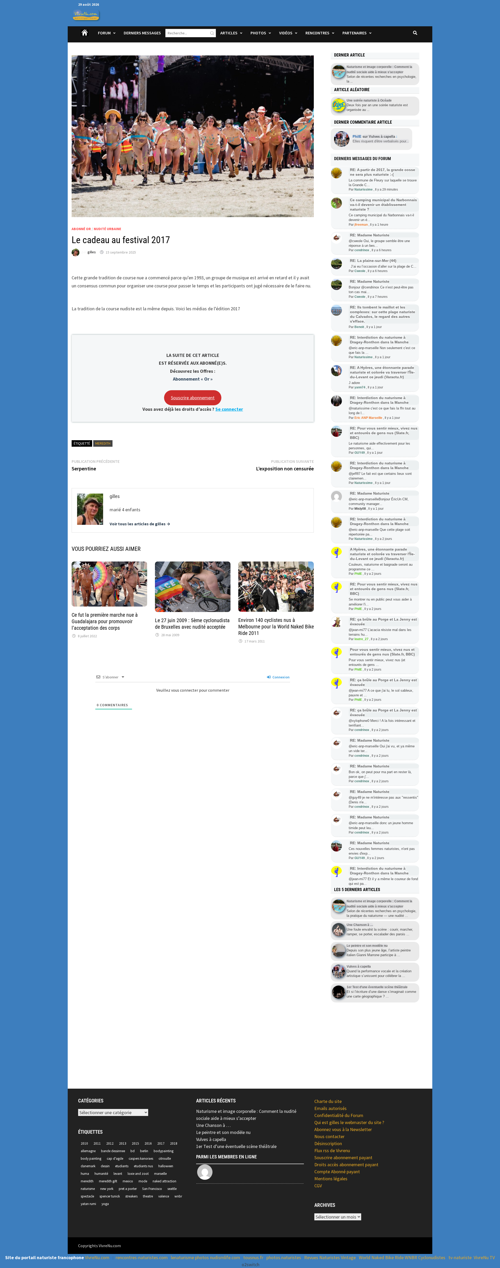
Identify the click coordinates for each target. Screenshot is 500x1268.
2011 (97, 1143)
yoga (105, 1204)
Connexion (281, 677)
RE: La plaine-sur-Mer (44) (373, 260)
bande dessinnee (113, 1151)
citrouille (165, 1158)
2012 (110, 1143)
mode (143, 1181)
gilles (92, 252)
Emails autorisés (330, 1108)
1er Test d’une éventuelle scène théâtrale (236, 1146)
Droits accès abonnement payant (346, 1165)
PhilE (358, 574)
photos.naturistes (283, 1257)
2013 (122, 1143)
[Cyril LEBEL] (205, 1172)
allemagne (88, 1151)
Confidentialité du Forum (338, 1115)
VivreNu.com (97, 1257)
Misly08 (360, 508)
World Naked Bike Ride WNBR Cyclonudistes (402, 1257)
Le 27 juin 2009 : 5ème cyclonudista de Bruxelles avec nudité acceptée (192, 623)
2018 (173, 1143)
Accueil (85, 36)
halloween (165, 1166)
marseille (160, 1173)
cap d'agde (115, 1158)
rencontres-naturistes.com (142, 1257)
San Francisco (152, 1189)
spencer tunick (109, 1196)
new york (106, 1189)
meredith (102, 443)
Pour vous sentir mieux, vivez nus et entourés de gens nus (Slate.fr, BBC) (382, 651)
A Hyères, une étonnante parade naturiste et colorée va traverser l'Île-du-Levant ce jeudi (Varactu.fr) (382, 554)
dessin (105, 1166)
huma (85, 1173)
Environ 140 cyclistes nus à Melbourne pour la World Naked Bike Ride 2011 (276, 626)
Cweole (359, 271)
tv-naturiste (460, 1257)
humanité (101, 1173)
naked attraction (164, 1181)
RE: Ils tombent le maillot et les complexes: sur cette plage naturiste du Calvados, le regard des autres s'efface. (382, 314)
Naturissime (363, 189)
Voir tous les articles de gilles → (140, 523)
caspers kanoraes (141, 1158)
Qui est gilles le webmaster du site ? (349, 1122)
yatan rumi (88, 1204)
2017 (161, 1143)
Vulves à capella (211, 1139)
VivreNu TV (484, 1257)
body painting (91, 1158)
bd (132, 1151)
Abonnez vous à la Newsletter (343, 1129)
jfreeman (361, 224)
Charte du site (328, 1101)
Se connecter (229, 409)
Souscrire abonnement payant (343, 1157)
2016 (148, 1143)
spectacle (87, 1196)
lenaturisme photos (190, 1257)
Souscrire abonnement (193, 398)
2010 (84, 1143)
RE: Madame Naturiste (369, 235)
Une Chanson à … (213, 1125)
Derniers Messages (142, 32)
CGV (318, 1186)
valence (163, 1196)
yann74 (359, 387)
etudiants (121, 1166)
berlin (144, 1151)
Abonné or (81, 228)
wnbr (178, 1196)
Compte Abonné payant (337, 1172)
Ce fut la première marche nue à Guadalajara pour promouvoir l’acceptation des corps (105, 621)
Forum (104, 32)
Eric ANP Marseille (368, 418)
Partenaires (354, 32)
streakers (131, 1196)
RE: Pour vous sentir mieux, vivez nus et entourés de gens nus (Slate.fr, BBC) (383, 433)
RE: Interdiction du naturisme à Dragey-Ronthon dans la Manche (379, 339)
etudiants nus (143, 1166)
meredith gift (108, 1181)
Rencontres (317, 32)
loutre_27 (361, 639)
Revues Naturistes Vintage (330, 1257)
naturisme (88, 1189)
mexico (128, 1181)
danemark (88, 1166)
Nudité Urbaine (107, 228)
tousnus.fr (253, 1257)
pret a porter (128, 1189)
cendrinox (361, 250)
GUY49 (359, 453)
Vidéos (285, 32)
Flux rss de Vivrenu (332, 1150)
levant (118, 1173)
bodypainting (163, 1151)
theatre (148, 1196)
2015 (135, 1143)
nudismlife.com (225, 1257)
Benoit (359, 327)
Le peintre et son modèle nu (223, 1132)
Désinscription (328, 1143)
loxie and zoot (138, 1173)
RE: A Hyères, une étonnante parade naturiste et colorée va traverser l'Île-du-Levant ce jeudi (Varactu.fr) (382, 372)
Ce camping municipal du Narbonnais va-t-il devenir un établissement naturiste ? (383, 204)
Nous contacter (329, 1136)
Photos (258, 32)
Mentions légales (330, 1179)
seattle (172, 1189)
